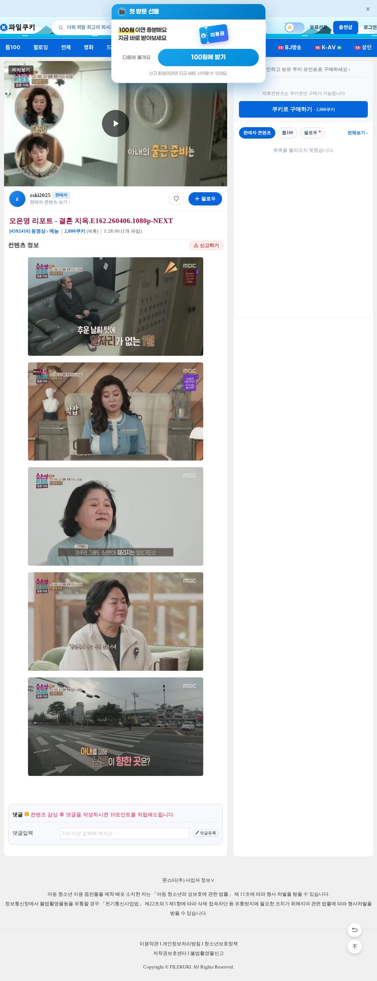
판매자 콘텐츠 (257, 132)
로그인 (370, 27)
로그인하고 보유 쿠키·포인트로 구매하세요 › (303, 69)
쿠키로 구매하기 (303, 109)
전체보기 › (358, 132)
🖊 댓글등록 (205, 833)
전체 (66, 47)
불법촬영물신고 (207, 953)
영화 (89, 47)
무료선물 (319, 27)
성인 (363, 47)
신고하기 (209, 245)
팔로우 (310, 132)
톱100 (13, 47)
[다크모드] (294, 27)
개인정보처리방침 (181, 943)
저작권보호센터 (170, 953)
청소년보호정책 (221, 943)
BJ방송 (290, 47)
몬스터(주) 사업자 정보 (188, 880)
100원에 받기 (208, 57)
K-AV (328, 47)
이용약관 (149, 943)
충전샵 (345, 27)
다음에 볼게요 (137, 57)
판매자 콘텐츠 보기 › (50, 202)
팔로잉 (41, 47)
